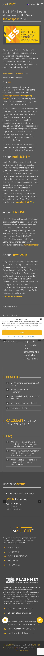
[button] (41, 319)
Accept (22, 332)
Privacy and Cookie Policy (14, 337)
